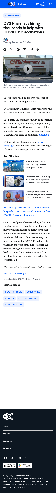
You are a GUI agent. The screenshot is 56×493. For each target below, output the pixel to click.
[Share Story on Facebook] (4, 49)
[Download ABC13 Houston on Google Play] (25, 465)
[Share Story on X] (11, 49)
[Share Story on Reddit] (18, 49)
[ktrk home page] (8, 416)
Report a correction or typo (14, 273)
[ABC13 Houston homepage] (11, 4)
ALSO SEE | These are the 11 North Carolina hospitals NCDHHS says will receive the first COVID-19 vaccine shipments (26, 211)
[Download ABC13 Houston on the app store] (9, 465)
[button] (4, 4)
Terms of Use (7, 481)
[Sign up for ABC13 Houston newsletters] (26, 458)
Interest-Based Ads (22, 481)
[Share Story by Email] (31, 49)
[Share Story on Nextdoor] (24, 49)
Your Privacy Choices (23, 476)
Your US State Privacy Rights (34, 478)
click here (44, 134)
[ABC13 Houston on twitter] (12, 458)
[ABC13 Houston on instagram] (19, 458)
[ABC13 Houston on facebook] (5, 458)
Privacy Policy (8, 476)
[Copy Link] (37, 49)
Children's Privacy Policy (12, 478)
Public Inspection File (40, 481)
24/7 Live (22, 4)
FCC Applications (9, 484)
